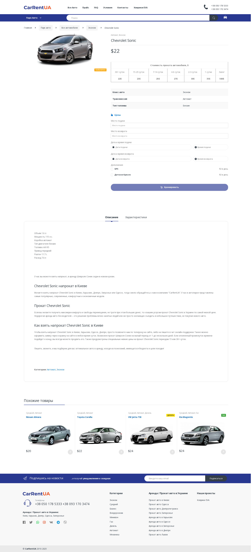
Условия (107, 7)
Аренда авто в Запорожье (161, 526)
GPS (171, 169)
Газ (197, 413)
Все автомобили (69, 27)
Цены (117, 115)
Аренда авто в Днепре (159, 530)
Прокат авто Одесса (159, 504)
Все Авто (72, 7)
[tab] (111, 218)
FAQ (96, 7)
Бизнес (113, 508)
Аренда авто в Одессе (159, 521)
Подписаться (216, 478)
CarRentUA (30, 548)
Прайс (85, 7)
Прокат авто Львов (158, 534)
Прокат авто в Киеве (159, 500)
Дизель (148, 413)
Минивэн (114, 517)
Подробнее (70, 452)
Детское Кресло (171, 174)
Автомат (114, 35)
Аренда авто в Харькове (161, 517)
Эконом (92, 27)
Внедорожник (116, 513)
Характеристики (136, 217)
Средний (30, 413)
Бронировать (171, 187)
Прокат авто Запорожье (161, 513)
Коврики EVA (140, 7)
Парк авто (46, 27)
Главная (28, 27)
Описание (111, 217)
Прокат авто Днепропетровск (163, 508)
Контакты (122, 7)
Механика (114, 534)
